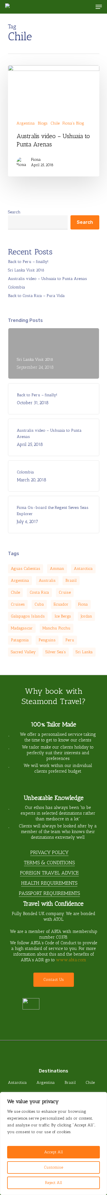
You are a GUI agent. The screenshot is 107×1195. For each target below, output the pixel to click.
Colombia (16, 287)
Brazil (71, 580)
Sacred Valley (23, 652)
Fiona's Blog (73, 123)
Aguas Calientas (25, 568)
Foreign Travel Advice (49, 873)
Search (14, 212)
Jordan (86, 616)
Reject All (53, 1182)
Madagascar (22, 628)
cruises (18, 604)
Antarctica (83, 568)
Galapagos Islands (28, 616)
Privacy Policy (49, 852)
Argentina (26, 123)
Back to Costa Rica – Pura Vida (36, 295)
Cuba (39, 604)
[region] (53, 1143)
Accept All (53, 1152)
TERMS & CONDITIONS (49, 862)
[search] (87, 6)
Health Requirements (49, 883)
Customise (53, 1167)
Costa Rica (39, 592)
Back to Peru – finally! (28, 261)
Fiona (36, 159)
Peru (69, 640)
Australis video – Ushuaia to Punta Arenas (47, 278)
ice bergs (62, 616)
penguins (47, 640)
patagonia (20, 640)
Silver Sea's (55, 652)
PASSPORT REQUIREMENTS (49, 893)
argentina (20, 580)
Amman (57, 568)
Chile (55, 123)
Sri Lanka (84, 652)
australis (47, 580)
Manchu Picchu (56, 628)
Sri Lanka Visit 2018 (26, 270)
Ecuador (61, 604)
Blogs (43, 123)
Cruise (65, 592)
